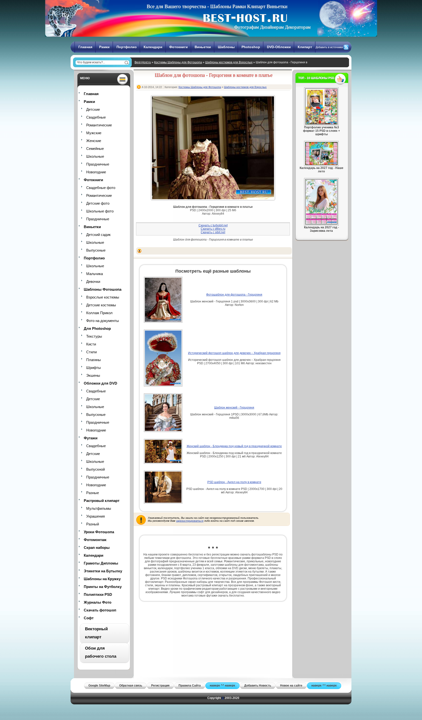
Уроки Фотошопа (99, 532)
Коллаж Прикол (99, 313)
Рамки (104, 47)
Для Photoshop (97, 328)
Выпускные (96, 250)
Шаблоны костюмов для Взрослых (229, 62)
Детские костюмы (101, 305)
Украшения (95, 516)
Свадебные (96, 117)
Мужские (93, 133)
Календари (153, 47)
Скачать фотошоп (100, 610)
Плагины (93, 360)
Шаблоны (226, 47)
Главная (85, 47)
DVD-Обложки (279, 47)
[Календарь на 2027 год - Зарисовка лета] (321, 223)
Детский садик (98, 235)
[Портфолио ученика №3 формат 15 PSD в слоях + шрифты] (321, 123)
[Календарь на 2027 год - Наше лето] (321, 164)
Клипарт (305, 47)
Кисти (91, 344)
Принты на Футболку (103, 587)
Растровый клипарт (101, 500)
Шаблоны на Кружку (102, 579)
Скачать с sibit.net (213, 232)
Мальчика (94, 274)
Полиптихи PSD (98, 594)
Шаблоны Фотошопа (102, 289)
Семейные (95, 148)
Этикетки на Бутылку (103, 571)
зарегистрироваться (189, 520)
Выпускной (95, 469)
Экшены (93, 375)
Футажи (90, 438)
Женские (93, 141)
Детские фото (97, 203)
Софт (89, 618)
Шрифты (93, 368)
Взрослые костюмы (102, 297)
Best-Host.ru (143, 62)
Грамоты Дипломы (101, 563)
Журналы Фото (97, 602)
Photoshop (251, 47)
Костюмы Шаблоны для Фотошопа (178, 62)
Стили (91, 352)
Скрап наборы (97, 547)
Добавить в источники (329, 47)
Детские (93, 109)
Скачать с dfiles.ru (213, 229)
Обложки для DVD (100, 383)
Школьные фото (100, 211)
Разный (92, 524)
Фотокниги (178, 47)
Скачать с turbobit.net (213, 225)
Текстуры (94, 336)
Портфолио (126, 47)
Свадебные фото (100, 188)
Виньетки (203, 47)
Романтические (99, 125)
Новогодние (96, 172)
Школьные (95, 156)
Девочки (93, 281)
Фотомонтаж (95, 540)
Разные (92, 493)
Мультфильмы (98, 508)
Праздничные (97, 164)
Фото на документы (102, 321)
